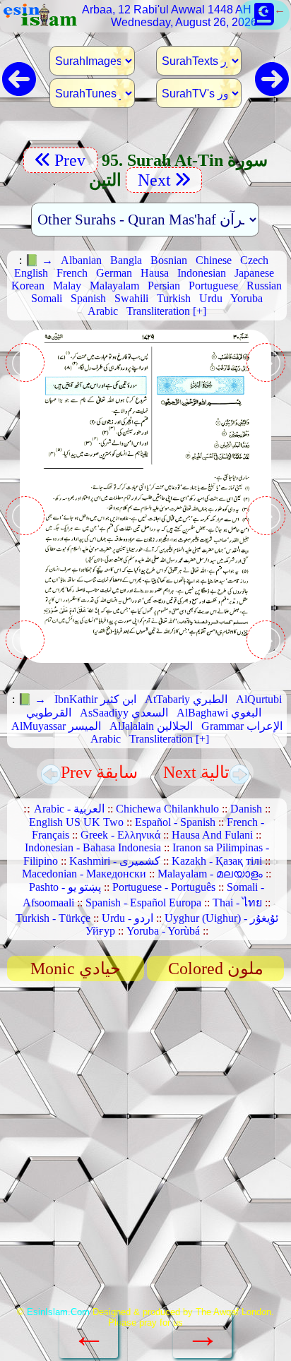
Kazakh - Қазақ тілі (217, 861)
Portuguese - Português (163, 887)
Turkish (174, 298)
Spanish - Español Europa (143, 903)
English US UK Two (76, 822)
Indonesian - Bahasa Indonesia (93, 847)
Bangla (126, 260)
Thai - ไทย (237, 903)
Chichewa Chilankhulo (167, 809)
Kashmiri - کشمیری (114, 861)
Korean (27, 286)
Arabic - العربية (69, 809)
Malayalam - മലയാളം (210, 874)
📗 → (39, 260)
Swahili (131, 298)
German (114, 273)
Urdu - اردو (127, 918)
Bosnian (168, 260)
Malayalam (114, 286)
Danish (246, 809)
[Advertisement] (145, 1148)
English (31, 273)
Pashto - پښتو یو (65, 887)
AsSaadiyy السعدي (124, 713)
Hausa (155, 273)
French (72, 273)
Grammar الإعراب (242, 726)
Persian (164, 286)
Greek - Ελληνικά (120, 835)
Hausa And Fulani (212, 835)
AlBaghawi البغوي (219, 713)
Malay (67, 286)
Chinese (214, 260)
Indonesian (201, 273)
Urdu (210, 298)
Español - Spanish (175, 822)
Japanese (254, 273)
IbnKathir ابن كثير (95, 699)
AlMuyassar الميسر (56, 726)
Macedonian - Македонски (84, 874)
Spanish (88, 298)
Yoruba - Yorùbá (163, 931)
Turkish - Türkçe (53, 918)
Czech (254, 260)
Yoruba (246, 298)
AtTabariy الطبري (186, 699)
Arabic (103, 311)
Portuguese (213, 286)
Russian (264, 286)
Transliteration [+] (166, 311)
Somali (46, 298)
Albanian (81, 260)
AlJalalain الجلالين (151, 726)
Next (152, 180)
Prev (72, 160)
